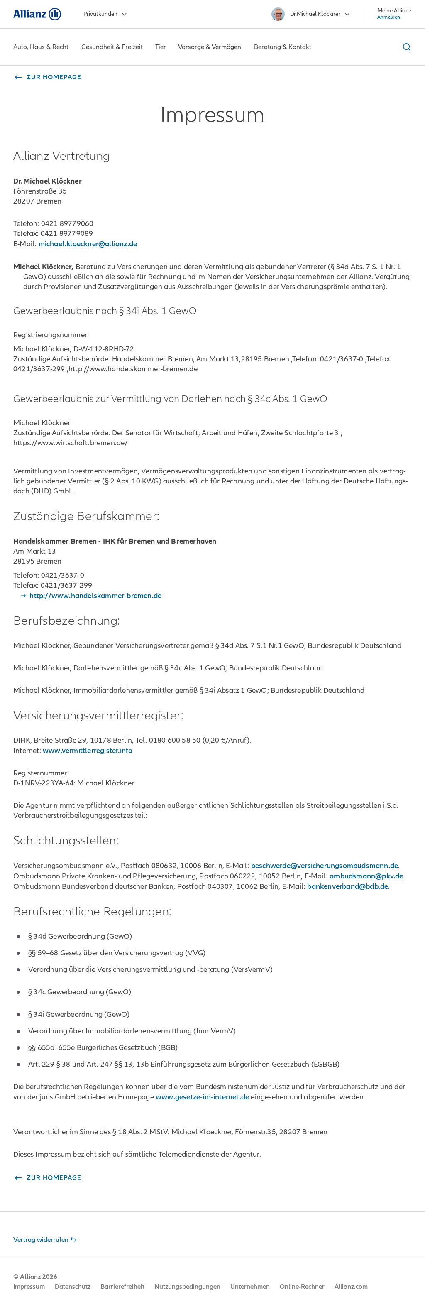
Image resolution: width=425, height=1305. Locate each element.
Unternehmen (250, 1287)
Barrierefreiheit (122, 1287)
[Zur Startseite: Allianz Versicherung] (37, 14)
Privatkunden (100, 13)
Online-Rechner (302, 1287)
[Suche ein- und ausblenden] (405, 47)
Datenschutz (72, 1287)
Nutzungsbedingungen (187, 1287)
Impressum (29, 1287)
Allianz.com (351, 1287)
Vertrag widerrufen (40, 1240)
